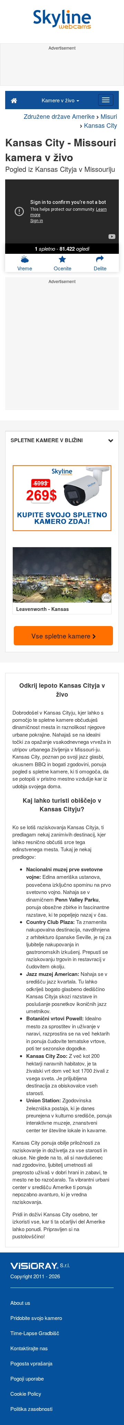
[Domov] (14, 99)
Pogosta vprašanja (31, 1363)
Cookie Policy (25, 1393)
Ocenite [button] (62, 268)
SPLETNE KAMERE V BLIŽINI (47, 440)
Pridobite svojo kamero (36, 1317)
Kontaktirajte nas (29, 1348)
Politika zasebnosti (31, 1408)
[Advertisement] (62, 68)
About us (20, 1302)
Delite (100, 268)
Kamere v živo (59, 100)
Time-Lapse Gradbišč (34, 1332)
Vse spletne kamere (61, 635)
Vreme (24, 268)
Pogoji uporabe (27, 1378)
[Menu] (105, 100)
